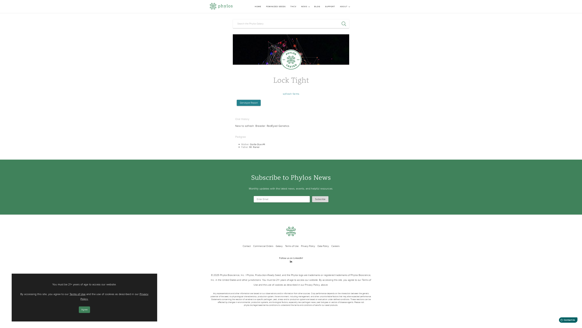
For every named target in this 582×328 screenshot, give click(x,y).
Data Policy (323, 246)
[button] (320, 199)
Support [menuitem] (330, 7)
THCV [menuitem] (293, 7)
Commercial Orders (263, 246)
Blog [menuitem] (317, 7)
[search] (291, 23)
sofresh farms (291, 94)
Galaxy (279, 246)
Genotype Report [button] (249, 102)
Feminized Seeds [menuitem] (276, 7)
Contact (247, 246)
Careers (335, 246)
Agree (84, 309)
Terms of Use (77, 294)
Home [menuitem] (258, 7)
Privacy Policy (308, 246)
